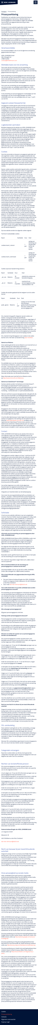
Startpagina (3, 11)
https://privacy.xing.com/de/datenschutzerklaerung (21, 945)
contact (3, 60)
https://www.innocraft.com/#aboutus (13, 378)
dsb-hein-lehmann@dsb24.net (18, 584)
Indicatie (3, 1017)
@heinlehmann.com (11, 60)
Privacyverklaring (6, 1014)
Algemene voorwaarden (8, 1019)
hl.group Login (5, 1022)
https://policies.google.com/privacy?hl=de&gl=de (18, 938)
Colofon (3, 1011)
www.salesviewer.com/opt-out (15, 420)
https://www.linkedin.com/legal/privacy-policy (17, 952)
